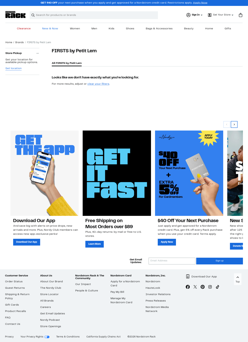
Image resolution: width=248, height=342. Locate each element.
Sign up (220, 261)
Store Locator (49, 294)
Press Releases (156, 301)
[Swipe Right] (234, 124)
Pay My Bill (117, 292)
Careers (45, 307)
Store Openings (50, 326)
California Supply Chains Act (103, 337)
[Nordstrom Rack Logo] (15, 14)
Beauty (189, 28)
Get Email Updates (52, 313)
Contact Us (12, 324)
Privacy (9, 337)
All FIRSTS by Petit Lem (67, 63)
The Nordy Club (50, 288)
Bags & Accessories (159, 28)
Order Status (14, 281)
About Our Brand (51, 281)
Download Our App (26, 242)
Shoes (130, 28)
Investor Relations (158, 294)
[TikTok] (217, 287)
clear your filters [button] (98, 84)
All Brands (47, 301)
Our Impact (83, 284)
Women (75, 28)
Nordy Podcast (50, 320)
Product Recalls (15, 311)
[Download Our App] (44, 173)
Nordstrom (153, 281)
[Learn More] (117, 173)
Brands (19, 42)
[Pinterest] (203, 287)
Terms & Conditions (68, 337)
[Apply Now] (189, 173)
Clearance (24, 28)
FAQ (7, 318)
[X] (195, 287)
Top (238, 282)
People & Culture (86, 291)
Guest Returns (15, 288)
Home (209, 28)
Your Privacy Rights (31, 337)
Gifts (228, 28)
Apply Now (200, 3)
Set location (13, 68)
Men (94, 28)
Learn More (94, 244)
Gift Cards (12, 305)
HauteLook (153, 288)
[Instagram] (210, 287)
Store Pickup (13, 53)
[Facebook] (188, 287)
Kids (111, 28)
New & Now (50, 28)
